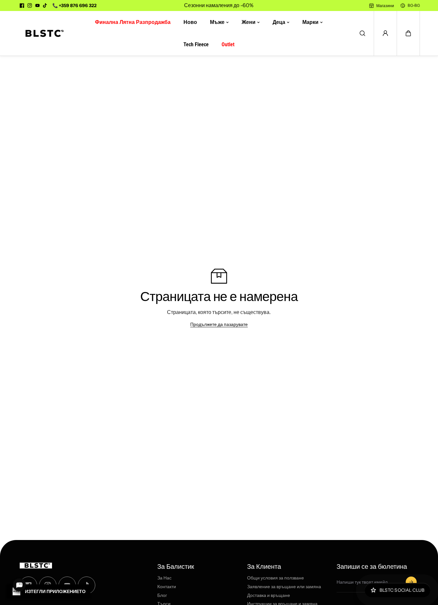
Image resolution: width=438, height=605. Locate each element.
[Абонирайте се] (411, 582)
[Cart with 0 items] (408, 33)
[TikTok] (45, 5)
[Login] (385, 33)
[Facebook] (22, 5)
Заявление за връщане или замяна (284, 586)
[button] (408, 33)
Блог (162, 595)
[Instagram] (30, 5)
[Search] (362, 33)
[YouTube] (37, 5)
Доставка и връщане (268, 595)
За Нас (164, 578)
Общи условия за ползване (275, 578)
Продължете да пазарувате (219, 324)
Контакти (166, 586)
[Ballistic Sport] (42, 33)
